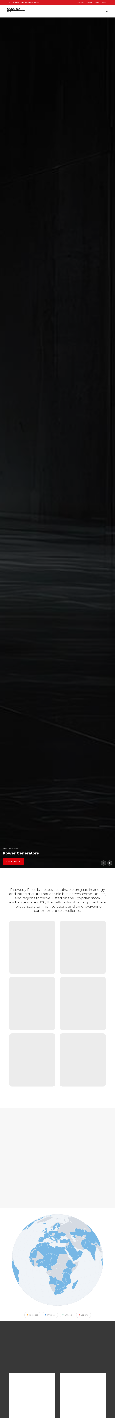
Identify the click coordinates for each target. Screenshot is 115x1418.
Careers (89, 2)
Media (104, 2)
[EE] (16, 11)
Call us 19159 (13, 2)
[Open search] (106, 11)
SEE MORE (11, 861)
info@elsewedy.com (30, 2)
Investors (80, 2)
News (97, 2)
